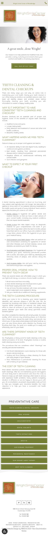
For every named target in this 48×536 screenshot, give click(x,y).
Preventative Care (34, 523)
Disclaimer (25, 526)
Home (10, 523)
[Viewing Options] (5, 531)
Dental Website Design (10, 529)
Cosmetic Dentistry (28, 524)
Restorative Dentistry (13, 524)
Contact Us (17, 526)
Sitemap (32, 526)
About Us (39, 524)
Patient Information (19, 523)
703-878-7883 (25, 514)
